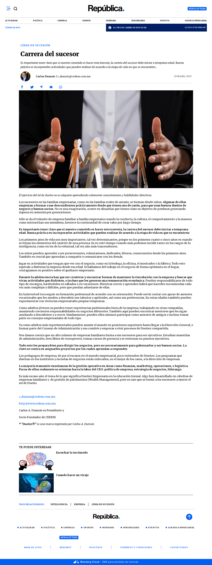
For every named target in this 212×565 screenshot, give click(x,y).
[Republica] (106, 9)
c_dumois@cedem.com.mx (37, 396)
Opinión (88, 527)
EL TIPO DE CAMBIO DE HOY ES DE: (130, 27)
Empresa (79, 504)
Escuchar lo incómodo (72, 452)
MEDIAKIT (66, 547)
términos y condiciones (136, 547)
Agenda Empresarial (181, 527)
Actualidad (27, 527)
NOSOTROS (96, 547)
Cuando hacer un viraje (72, 475)
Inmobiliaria (131, 527)
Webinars (108, 527)
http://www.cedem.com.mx (37, 403)
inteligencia (59, 504)
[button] (22, 87)
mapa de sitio (33, 547)
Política (49, 527)
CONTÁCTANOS (179, 547)
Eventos (153, 527)
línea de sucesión (103, 504)
